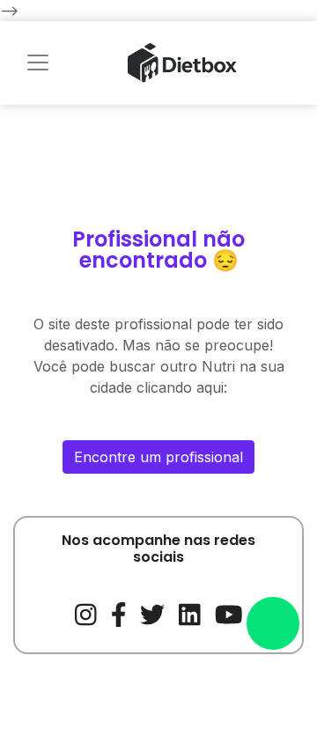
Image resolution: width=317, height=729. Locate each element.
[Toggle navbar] (38, 62)
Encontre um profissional (158, 457)
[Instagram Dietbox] (85, 613)
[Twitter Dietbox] (152, 613)
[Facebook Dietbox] (118, 613)
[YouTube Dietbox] (229, 613)
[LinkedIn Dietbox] (189, 613)
